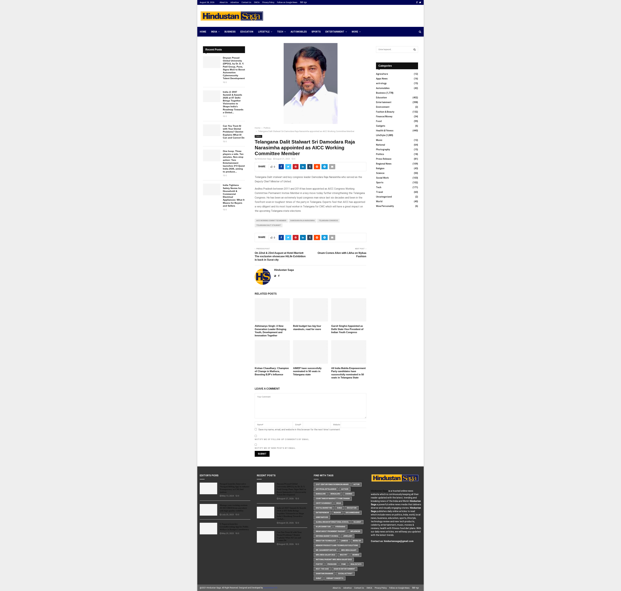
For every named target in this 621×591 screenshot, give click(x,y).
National (380, 145)
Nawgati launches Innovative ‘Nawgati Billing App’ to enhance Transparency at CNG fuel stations (234, 488)
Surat (318, 578)
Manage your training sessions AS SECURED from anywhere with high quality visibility (233, 508)
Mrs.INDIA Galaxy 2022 (325, 555)
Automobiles (299, 31)
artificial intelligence (326, 489)
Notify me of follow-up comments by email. (282, 439)
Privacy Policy (268, 2)
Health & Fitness (384, 130)
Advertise (234, 2)
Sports (316, 31)
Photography (383, 149)
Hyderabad (340, 527)
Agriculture (382, 74)
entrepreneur (322, 513)
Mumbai (355, 555)
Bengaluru (335, 494)
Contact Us (246, 2)
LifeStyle (264, 31)
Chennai (348, 494)
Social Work (382, 178)
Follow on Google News (287, 2)
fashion (337, 513)
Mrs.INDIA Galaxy (348, 550)
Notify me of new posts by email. (275, 448)
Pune (343, 564)
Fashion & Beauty (385, 111)
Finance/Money (384, 116)
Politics (258, 136)
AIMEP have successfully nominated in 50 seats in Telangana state (307, 371)
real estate (356, 564)
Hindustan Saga (264, 159)
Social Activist (345, 573)
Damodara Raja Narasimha (302, 220)
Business (229, 31)
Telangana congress (328, 220)
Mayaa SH (357, 541)
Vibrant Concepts (334, 578)
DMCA (257, 2)
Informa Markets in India (327, 536)
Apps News (382, 78)
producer (332, 564)
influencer (355, 531)
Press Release (383, 159)
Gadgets (380, 126)
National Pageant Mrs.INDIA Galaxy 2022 (334, 559)
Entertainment (334, 31)
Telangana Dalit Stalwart (268, 225)
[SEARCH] (414, 49)
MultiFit (344, 555)
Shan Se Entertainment (344, 569)
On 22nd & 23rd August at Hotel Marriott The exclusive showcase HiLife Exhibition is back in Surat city (280, 256)
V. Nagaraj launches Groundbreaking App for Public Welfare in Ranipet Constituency (234, 527)
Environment (382, 107)
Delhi (338, 503)
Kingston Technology (326, 541)
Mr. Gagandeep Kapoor (326, 550)
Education (246, 31)
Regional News (384, 163)
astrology (381, 83)
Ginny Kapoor (322, 517)
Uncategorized (384, 196)
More (355, 31)
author (344, 489)
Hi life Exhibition (323, 527)
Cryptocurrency (324, 503)
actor (357, 484)
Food (379, 121)
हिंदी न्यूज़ (303, 2)
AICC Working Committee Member (271, 220)
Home (203, 31)
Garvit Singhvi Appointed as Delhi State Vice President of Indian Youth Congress (347, 329)
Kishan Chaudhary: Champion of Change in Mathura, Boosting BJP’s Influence (272, 371)
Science (380, 173)
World (379, 201)
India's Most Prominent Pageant (331, 531)
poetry (319, 564)
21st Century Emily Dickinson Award (332, 484)
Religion (380, 168)
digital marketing (324, 508)
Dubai (339, 508)
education (351, 508)
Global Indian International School (332, 522)
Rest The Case (322, 569)
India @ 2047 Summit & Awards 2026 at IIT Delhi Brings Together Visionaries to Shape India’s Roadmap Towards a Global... (291, 513)
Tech (280, 31)
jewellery (347, 536)
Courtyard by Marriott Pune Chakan (333, 498)
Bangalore (321, 494)
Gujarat (357, 522)
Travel (379, 192)
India (214, 31)
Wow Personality (385, 206)
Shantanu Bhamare (324, 573)
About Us (224, 2)
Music (379, 140)
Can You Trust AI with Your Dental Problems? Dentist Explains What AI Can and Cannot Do (234, 132)
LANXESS (344, 541)
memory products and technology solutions (337, 545)
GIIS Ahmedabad (353, 513)
